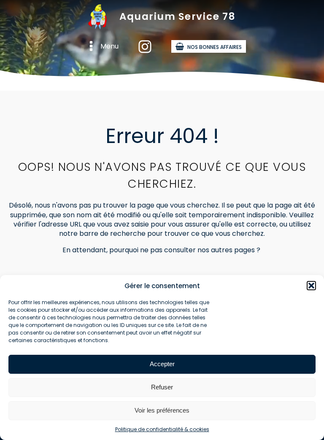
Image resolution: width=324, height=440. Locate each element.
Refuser (162, 387)
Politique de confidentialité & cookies (162, 429)
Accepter (162, 363)
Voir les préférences (162, 410)
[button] (311, 285)
